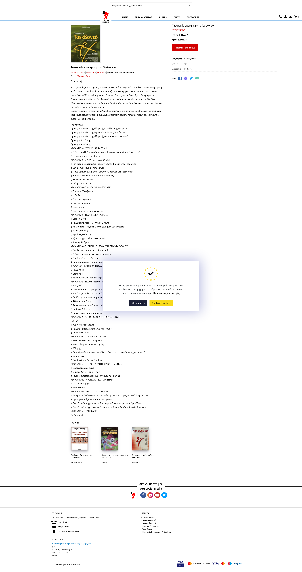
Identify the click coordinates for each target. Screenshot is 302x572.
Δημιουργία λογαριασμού (62, 550)
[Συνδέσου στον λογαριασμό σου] (285, 16)
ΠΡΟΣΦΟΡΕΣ (193, 17)
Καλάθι (55, 556)
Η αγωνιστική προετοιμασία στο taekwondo (114, 456)
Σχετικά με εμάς (148, 517)
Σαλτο (177, 17)
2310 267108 (62, 522)
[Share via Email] (196, 78)
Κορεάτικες (90, 72)
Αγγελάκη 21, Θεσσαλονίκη (68, 531)
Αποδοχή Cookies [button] (161, 303)
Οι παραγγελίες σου (60, 553)
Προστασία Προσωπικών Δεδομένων (156, 532)
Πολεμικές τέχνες (77, 72)
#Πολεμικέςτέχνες (83, 76)
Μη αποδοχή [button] (138, 303)
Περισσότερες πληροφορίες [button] (166, 293)
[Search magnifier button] (189, 5)
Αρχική (105, 17)
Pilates (163, 17)
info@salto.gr (63, 527)
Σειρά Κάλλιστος (143, 17)
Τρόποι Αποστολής (149, 520)
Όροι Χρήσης (147, 529)
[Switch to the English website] (290, 16)
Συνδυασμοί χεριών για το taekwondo (81, 456)
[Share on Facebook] (179, 78)
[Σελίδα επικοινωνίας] (280, 16)
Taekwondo (100, 72)
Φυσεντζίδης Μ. (178, 30)
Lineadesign (76, 565)
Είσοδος (55, 547)
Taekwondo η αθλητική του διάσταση (143, 456)
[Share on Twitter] (191, 78)
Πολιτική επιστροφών (150, 526)
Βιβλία (125, 17)
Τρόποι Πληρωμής (149, 523)
